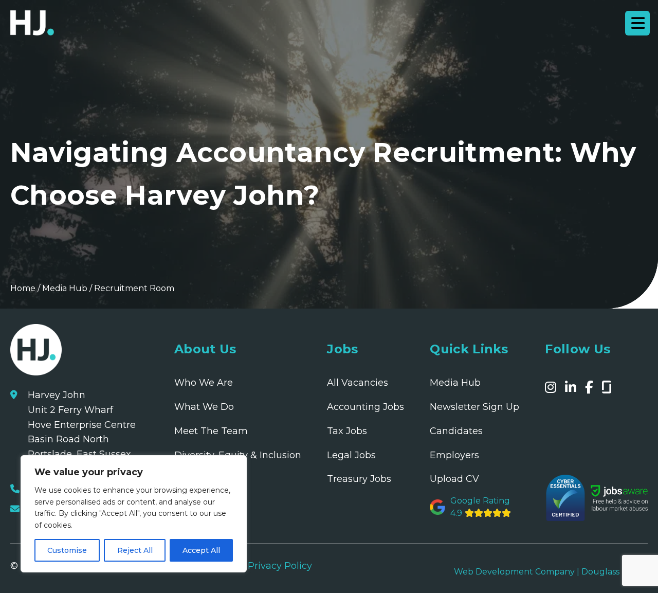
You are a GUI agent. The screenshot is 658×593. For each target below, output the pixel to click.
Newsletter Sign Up (474, 406)
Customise (67, 550)
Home (22, 288)
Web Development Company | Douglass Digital (551, 572)
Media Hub (64, 288)
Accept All (201, 550)
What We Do (204, 406)
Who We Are (203, 382)
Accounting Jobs (365, 406)
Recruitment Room (134, 288)
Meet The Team (211, 431)
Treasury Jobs (359, 478)
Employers (454, 455)
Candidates (456, 431)
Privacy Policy (280, 565)
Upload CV (454, 478)
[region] (134, 513)
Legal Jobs (351, 455)
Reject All (135, 550)
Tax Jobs (347, 431)
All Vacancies (357, 382)
